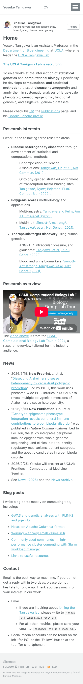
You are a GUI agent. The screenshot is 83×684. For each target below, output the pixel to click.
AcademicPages (61, 672)
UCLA (58, 50)
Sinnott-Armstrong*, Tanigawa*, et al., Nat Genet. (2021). (47, 266)
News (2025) (28, 480)
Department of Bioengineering (26, 50)
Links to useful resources (30, 556)
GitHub (39, 666)
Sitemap (9, 662)
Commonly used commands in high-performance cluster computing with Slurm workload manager (44, 544)
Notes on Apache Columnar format (38, 527)
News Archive (61, 480)
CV (46, 7)
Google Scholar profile (25, 116)
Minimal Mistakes (12, 676)
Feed (53, 666)
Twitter (23, 666)
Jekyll (47, 672)
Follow (73, 26)
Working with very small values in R (38, 533)
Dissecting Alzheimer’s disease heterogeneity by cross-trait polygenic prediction (40, 383)
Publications (50, 111)
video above (19, 336)
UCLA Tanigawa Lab (33, 55)
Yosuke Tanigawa (17, 7)
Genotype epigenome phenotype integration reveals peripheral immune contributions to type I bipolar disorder (41, 418)
